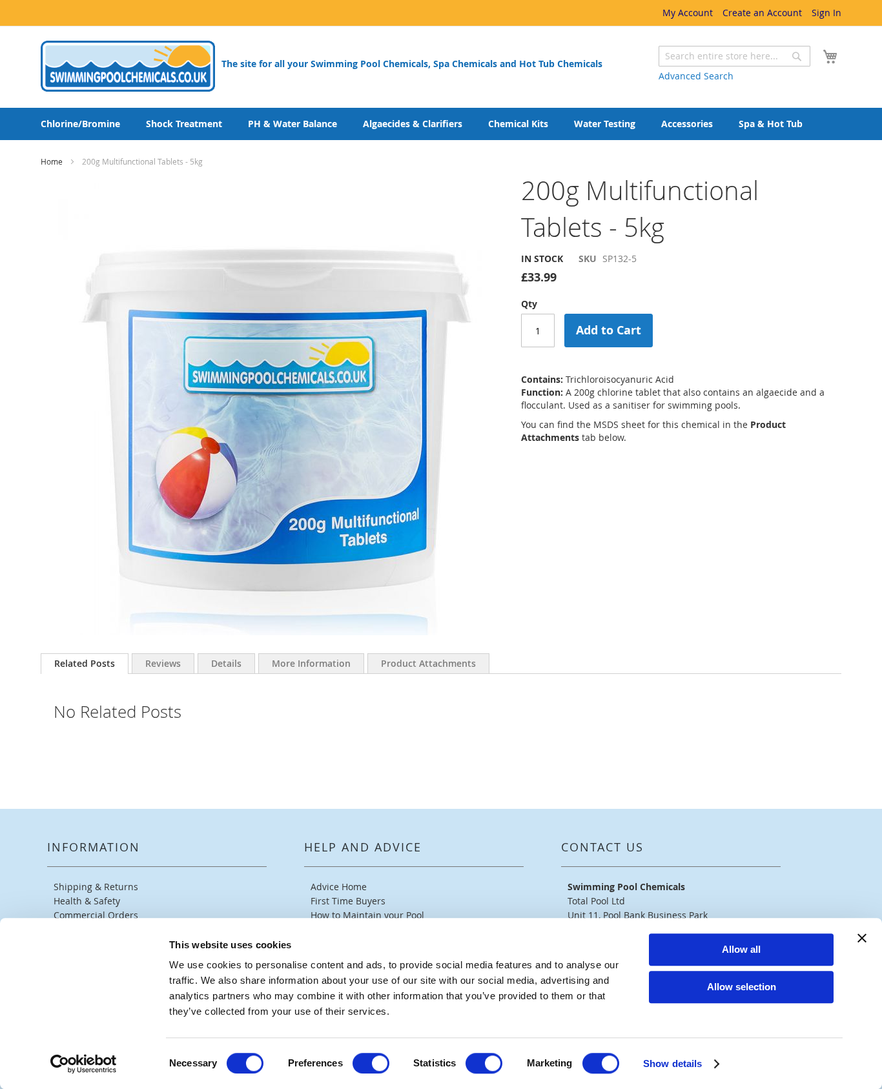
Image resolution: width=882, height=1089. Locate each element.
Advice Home (339, 886)
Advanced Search (696, 76)
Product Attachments (428, 663)
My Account (687, 12)
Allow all (741, 949)
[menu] (441, 124)
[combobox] (734, 56)
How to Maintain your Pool (367, 915)
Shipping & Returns (96, 886)
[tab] (84, 663)
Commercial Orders (96, 915)
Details (226, 663)
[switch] (371, 1063)
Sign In (826, 12)
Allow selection (741, 986)
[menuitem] (80, 124)
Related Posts (84, 663)
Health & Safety (87, 901)
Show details (672, 1063)
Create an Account (762, 12)
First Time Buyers (348, 901)
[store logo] (128, 66)
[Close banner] (862, 937)
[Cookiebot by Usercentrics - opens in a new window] (83, 1064)
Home (53, 161)
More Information (311, 663)
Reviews (163, 663)
